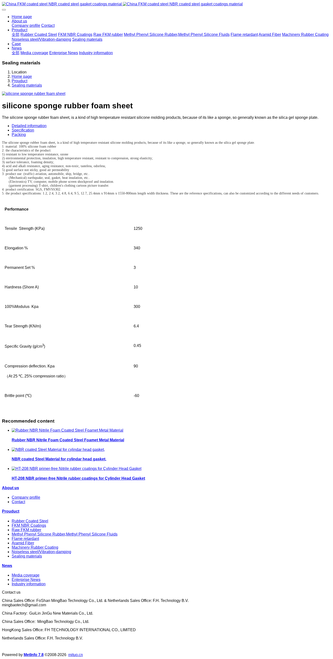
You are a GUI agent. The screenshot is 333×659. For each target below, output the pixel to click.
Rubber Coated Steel (30, 521)
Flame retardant (25, 539)
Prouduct (19, 81)
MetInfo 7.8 (34, 655)
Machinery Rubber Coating (35, 547)
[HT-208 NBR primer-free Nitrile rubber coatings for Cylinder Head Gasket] (76, 468)
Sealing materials (27, 85)
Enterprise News (26, 580)
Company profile (26, 497)
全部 (16, 34)
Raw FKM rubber (26, 530)
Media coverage (25, 575)
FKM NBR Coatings (29, 525)
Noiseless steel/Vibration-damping (41, 552)
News (7, 566)
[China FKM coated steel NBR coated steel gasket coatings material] (166, 4)
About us (10, 488)
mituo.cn (75, 655)
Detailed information (29, 126)
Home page (22, 17)
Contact (18, 502)
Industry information (29, 584)
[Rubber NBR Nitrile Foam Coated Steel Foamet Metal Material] (67, 430)
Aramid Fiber (23, 543)
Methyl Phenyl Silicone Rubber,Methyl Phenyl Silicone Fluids (65, 534)
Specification (23, 130)
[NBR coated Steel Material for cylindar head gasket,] (58, 449)
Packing (19, 134)
